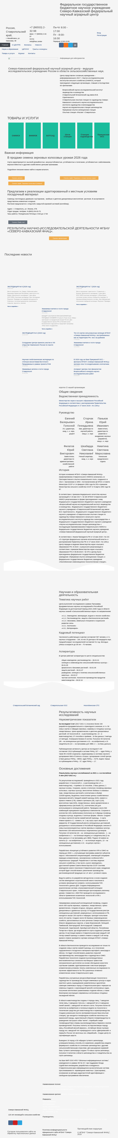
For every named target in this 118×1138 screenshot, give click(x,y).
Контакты (31, 53)
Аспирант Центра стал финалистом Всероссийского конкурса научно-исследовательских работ (87, 371)
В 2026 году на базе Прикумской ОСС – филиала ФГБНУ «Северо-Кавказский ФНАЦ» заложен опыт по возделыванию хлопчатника (91, 362)
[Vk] (61, 45)
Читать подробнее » (12, 306)
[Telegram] (70, 45)
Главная (5, 45)
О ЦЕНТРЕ (16, 45)
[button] (9, 188)
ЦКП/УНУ (25, 49)
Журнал (21, 53)
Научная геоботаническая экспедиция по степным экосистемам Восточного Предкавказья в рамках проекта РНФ (38, 362)
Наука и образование (10, 49)
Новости (38, 45)
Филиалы (27, 45)
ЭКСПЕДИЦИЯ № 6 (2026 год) (34, 333)
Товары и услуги (8, 53)
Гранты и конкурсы (40, 49)
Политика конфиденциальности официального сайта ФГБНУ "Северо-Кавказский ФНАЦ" (57, 1132)
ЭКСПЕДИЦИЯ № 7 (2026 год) (88, 287)
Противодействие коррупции (89, 1129)
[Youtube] (15, 1122)
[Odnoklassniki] (66, 45)
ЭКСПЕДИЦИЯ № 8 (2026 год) (19, 287)
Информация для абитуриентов (72, 58)
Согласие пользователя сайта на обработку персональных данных (21, 1132)
